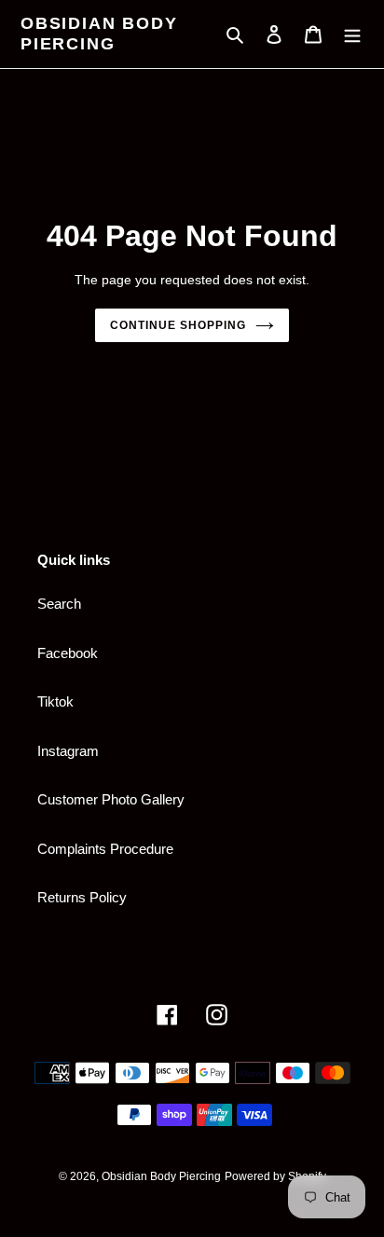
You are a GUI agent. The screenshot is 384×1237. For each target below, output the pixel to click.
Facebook (67, 653)
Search (59, 604)
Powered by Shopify (275, 1176)
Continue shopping (178, 325)
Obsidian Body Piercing (99, 33)
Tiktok (55, 701)
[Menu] (352, 34)
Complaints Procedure (105, 849)
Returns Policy (82, 897)
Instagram (68, 751)
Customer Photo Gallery (111, 799)
